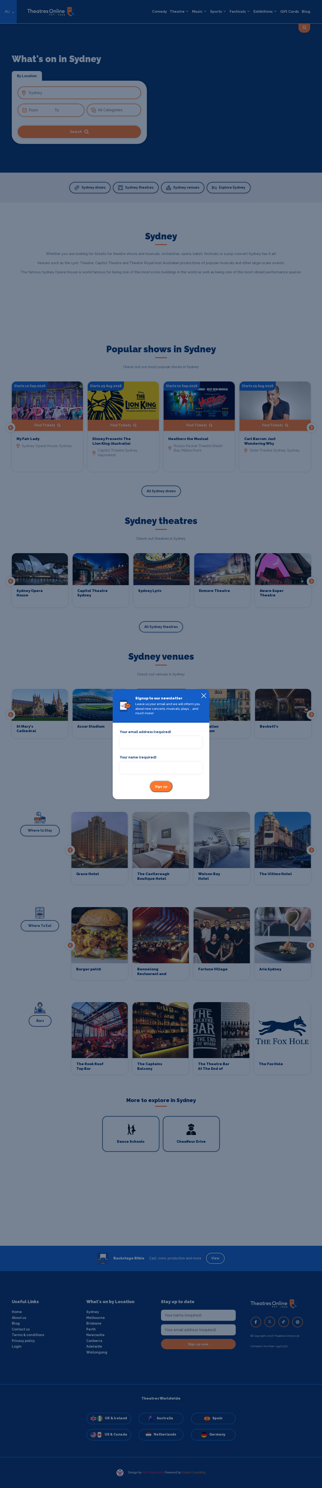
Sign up (161, 786)
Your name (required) (138, 757)
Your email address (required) (145, 732)
